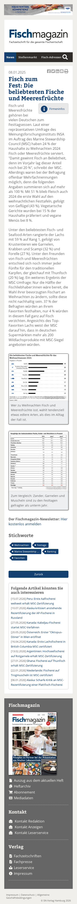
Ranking (51, 551)
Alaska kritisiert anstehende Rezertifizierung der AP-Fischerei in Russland (36, 613)
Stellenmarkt (27, 57)
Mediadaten (23, 798)
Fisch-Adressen (51, 57)
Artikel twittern (53, 73)
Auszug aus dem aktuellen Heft (39, 780)
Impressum (23, 873)
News (10, 57)
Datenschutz (28, 894)
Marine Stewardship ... (26, 551)
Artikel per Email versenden (62, 73)
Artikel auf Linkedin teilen (58, 73)
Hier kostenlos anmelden (38, 521)
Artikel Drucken (66, 73)
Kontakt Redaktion (29, 821)
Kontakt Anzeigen (29, 827)
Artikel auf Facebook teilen (49, 73)
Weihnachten (21, 545)
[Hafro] (38, 14)
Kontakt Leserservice (31, 832)
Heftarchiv (22, 786)
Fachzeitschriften (27, 856)
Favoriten (19, 557)
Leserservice (24, 867)
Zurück (38, 574)
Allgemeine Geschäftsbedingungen (27, 896)
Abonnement (24, 792)
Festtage (41, 545)
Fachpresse (23, 861)
